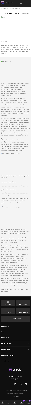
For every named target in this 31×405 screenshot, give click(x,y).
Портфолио (23, 304)
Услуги (8, 312)
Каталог (8, 304)
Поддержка (5, 349)
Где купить (5, 337)
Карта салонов (23, 312)
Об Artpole (5, 361)
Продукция (5, 326)
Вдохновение (6, 343)
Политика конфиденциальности (15, 393)
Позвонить (17, 318)
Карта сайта (15, 396)
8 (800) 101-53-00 (15, 376)
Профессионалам (7, 355)
